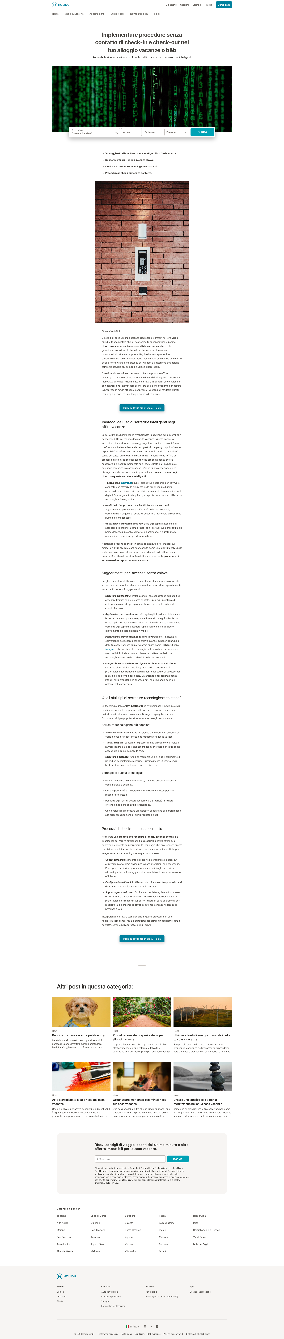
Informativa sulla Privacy (106, 1183)
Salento (129, 1222)
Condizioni (164, 1180)
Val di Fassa (199, 1237)
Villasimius (130, 1251)
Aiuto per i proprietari (111, 1296)
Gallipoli (95, 1222)
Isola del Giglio (201, 1244)
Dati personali (153, 1334)
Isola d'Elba (199, 1215)
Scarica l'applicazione (200, 1291)
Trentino (95, 1237)
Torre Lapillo (64, 1244)
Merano (61, 1229)
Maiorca (163, 1237)
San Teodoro (98, 1229)
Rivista (208, 4)
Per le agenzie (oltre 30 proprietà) (162, 1296)
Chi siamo (171, 4)
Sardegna (130, 1215)
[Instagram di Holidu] (145, 1326)
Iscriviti (177, 1158)
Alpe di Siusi (97, 1244)
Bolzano (163, 1244)
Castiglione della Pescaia (207, 1229)
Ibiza (195, 1222)
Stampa (197, 4)
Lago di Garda (98, 1215)
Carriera (184, 4)
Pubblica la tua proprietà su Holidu (142, 407)
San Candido (64, 1237)
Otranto (163, 1251)
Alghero (129, 1237)
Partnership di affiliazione (113, 1306)
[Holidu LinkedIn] (151, 1326)
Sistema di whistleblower (198, 1334)
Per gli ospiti (151, 1291)
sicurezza (126, 482)
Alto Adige (62, 1222)
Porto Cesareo (133, 1229)
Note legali (126, 1334)
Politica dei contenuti (173, 1334)
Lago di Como (167, 1222)
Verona (129, 1244)
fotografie (110, 649)
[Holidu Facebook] (157, 1326)
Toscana (61, 1215)
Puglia (162, 1215)
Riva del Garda (65, 1251)
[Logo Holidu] (66, 4)
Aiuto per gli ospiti (109, 1291)
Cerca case (224, 4)
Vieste (162, 1229)
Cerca (202, 132)
